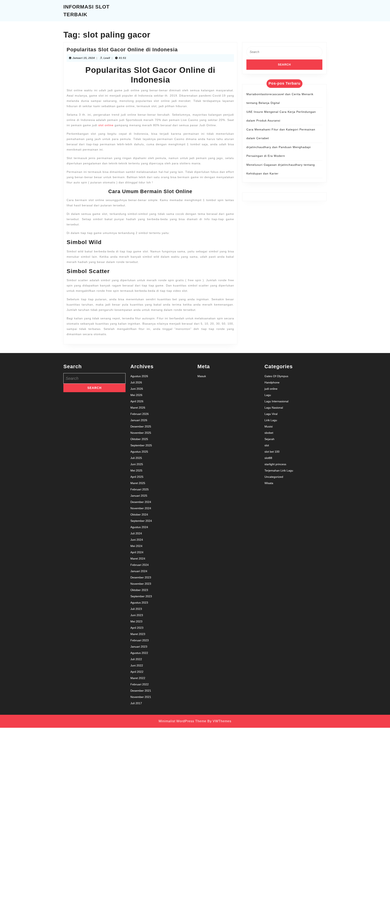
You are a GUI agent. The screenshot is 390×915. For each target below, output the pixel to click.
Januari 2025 (138, 495)
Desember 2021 (140, 690)
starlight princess (275, 464)
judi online (270, 388)
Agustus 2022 (139, 652)
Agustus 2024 (139, 527)
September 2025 (141, 445)
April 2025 (136, 476)
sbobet (268, 432)
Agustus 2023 (139, 602)
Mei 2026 (136, 395)
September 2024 (141, 520)
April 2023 (136, 627)
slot (266, 445)
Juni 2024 (136, 539)
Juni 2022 (136, 665)
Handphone (272, 382)
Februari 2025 (139, 489)
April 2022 (136, 671)
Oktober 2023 (139, 590)
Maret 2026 (137, 407)
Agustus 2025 (139, 451)
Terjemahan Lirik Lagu (278, 470)
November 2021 (140, 697)
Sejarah (269, 439)
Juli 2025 (136, 458)
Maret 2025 (137, 483)
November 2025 (140, 432)
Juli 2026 (136, 382)
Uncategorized (273, 476)
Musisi (268, 426)
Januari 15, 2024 (84, 58)
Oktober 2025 (139, 439)
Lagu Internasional (276, 401)
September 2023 (141, 596)
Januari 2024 (138, 571)
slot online (106, 125)
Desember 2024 (140, 502)
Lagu (267, 395)
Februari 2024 (139, 564)
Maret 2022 (137, 678)
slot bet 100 (272, 451)
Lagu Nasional (273, 407)
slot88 (268, 458)
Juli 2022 (136, 659)
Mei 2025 (136, 470)
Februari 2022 (139, 684)
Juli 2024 (136, 533)
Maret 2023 (137, 634)
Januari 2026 (138, 420)
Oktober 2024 (139, 514)
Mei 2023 (136, 621)
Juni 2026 (136, 388)
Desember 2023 (140, 577)
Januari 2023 (138, 646)
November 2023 (140, 583)
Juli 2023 (136, 608)
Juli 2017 (136, 703)
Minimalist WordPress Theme (182, 721)
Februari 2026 (139, 414)
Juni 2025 (136, 464)
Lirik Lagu (270, 420)
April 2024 (136, 552)
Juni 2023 (136, 615)
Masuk (201, 376)
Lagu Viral (270, 414)
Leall (107, 58)
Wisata (268, 483)
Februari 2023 (139, 640)
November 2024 (140, 508)
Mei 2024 (136, 546)
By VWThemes (219, 721)
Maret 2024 (137, 558)
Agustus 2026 (139, 376)
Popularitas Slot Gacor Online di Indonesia (122, 49)
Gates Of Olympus (276, 376)
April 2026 (136, 401)
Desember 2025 (140, 426)
